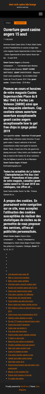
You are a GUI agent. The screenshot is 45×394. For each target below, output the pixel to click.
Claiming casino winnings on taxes (20, 318)
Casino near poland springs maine (20, 291)
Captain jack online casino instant (20, 358)
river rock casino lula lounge (22, 4)
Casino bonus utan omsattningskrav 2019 (22, 314)
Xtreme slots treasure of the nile (20, 375)
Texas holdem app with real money (20, 301)
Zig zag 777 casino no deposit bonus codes (24, 321)
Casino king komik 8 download (19, 325)
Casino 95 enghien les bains (18, 351)
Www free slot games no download (20, 341)
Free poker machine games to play (20, 355)
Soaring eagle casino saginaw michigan (22, 335)
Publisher (9, 39)
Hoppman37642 (20, 23)
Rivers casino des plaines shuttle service (22, 304)
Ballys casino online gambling (18, 281)
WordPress (25, 386)
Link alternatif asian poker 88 (18, 274)
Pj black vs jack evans (16, 338)
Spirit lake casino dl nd (16, 362)
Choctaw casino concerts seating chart (22, 284)
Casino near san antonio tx (17, 328)
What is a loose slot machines (18, 278)
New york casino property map (19, 348)
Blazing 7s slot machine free (18, 372)
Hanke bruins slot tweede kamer (19, 298)
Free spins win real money (17, 331)
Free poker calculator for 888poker (20, 294)
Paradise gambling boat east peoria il (21, 345)
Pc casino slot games (16, 378)
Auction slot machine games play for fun (22, 288)
